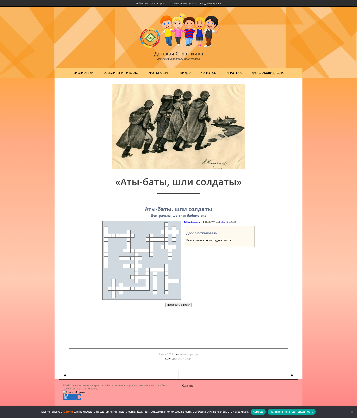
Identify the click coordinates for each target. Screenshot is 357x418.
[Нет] (352, 412)
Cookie (68, 411)
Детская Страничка (178, 53)
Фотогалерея (159, 73)
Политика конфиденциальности (292, 411)
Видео (185, 73)
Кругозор (185, 358)
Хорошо (258, 411)
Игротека (234, 73)
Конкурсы (209, 73)
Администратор (188, 354)
